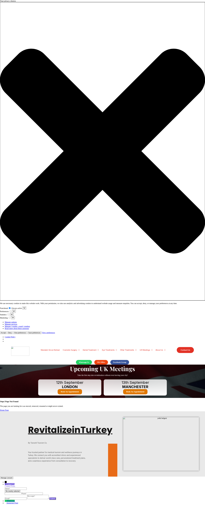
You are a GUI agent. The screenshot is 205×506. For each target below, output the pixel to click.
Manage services (11, 324)
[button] (102, 151)
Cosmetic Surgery (70, 350)
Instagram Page (12, 503)
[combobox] (12, 491)
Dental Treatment (89, 350)
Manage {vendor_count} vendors (17, 326)
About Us (159, 350)
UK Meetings (145, 350)
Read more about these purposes (17, 328)
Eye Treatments (108, 350)
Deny (10, 333)
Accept (3, 333)
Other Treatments (127, 350)
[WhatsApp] (6, 501)
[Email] (16, 498)
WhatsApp (11, 501)
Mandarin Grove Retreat (50, 350)
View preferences (20, 333)
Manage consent (6, 478)
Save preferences (34, 333)
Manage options (11, 322)
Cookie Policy (10, 337)
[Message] (38, 498)
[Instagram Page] (6, 503)
